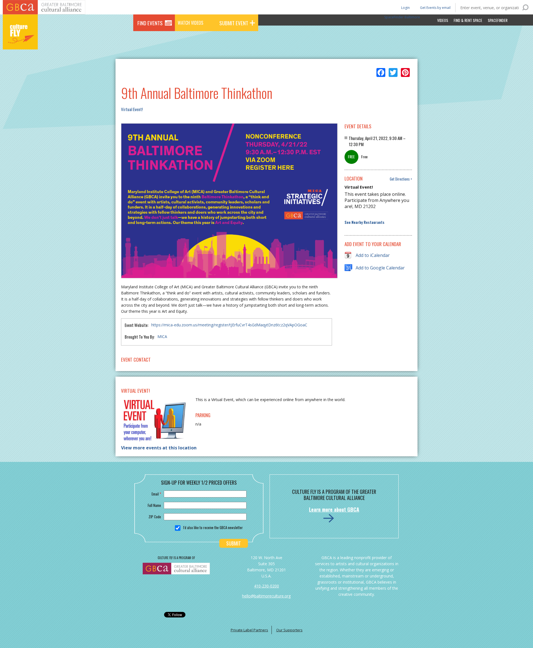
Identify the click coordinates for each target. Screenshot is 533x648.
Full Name (154, 505)
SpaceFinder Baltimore (402, 17)
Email (156, 494)
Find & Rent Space (468, 20)
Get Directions (400, 179)
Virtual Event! (132, 109)
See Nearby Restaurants (364, 222)
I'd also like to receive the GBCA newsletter (213, 527)
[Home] (20, 41)
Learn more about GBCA (334, 509)
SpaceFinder (497, 20)
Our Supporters (289, 629)
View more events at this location (159, 448)
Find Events (150, 23)
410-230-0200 (266, 586)
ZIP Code (155, 516)
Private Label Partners (249, 629)
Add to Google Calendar (380, 268)
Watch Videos (190, 22)
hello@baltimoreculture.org (266, 596)
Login (405, 7)
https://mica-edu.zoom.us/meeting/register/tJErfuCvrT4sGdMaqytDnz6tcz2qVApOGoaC (229, 324)
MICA (162, 336)
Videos (442, 20)
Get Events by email (435, 7)
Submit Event (233, 23)
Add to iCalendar (373, 255)
